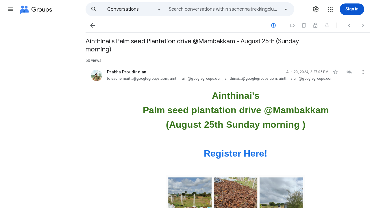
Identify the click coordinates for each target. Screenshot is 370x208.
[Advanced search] (286, 9)
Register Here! (235, 153)
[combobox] (224, 9)
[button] (10, 9)
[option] (134, 9)
